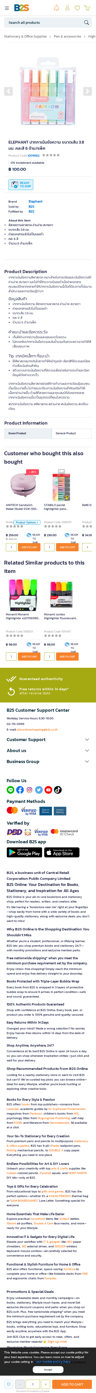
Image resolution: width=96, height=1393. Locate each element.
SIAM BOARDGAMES (24, 1200)
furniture (69, 1269)
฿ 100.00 (17, 169)
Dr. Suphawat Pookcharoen (66, 1109)
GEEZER (60, 1246)
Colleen (12, 1173)
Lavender (13, 1109)
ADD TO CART (29, 547)
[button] (8, 91)
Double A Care (43, 1223)
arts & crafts (59, 1168)
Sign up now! (57, 1341)
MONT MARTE (77, 1173)
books (26, 1104)
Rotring (12, 1150)
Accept (48, 1370)
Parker (55, 1145)
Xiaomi (11, 1223)
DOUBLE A (56, 1150)
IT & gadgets (52, 1241)
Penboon (36, 1113)
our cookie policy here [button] (53, 1361)
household (37, 1218)
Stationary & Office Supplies (25, 36)
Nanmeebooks (59, 1122)
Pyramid (45, 1173)
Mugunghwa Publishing (54, 1118)
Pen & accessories (67, 36)
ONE (85, 1273)
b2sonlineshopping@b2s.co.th (37, 729)
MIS (76, 1113)
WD (24, 1246)
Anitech (64, 1218)
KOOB (18, 1122)
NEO (69, 1241)
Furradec (51, 1278)
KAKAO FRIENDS (60, 1196)
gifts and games (52, 1191)
